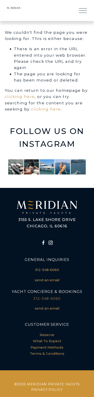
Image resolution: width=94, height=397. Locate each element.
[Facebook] (43, 242)
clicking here (20, 96)
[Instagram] (50, 242)
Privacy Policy (47, 390)
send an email (47, 280)
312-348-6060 (47, 270)
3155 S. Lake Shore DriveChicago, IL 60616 (47, 222)
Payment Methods (47, 347)
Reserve (47, 335)
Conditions (55, 354)
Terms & (37, 354)
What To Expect (47, 341)
